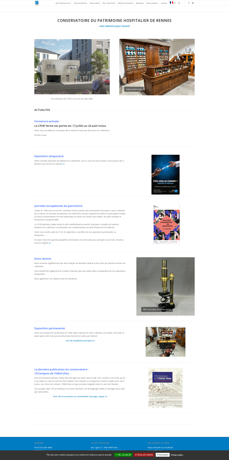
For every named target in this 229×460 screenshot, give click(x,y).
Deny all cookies (145, 455)
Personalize (162, 455)
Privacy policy (177, 455)
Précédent (125, 67)
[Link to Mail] (193, 3)
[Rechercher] (179, 3)
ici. (93, 340)
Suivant (189, 67)
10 (172, 312)
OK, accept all (124, 455)
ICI (63, 164)
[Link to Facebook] (189, 3)
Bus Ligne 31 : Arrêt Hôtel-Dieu (104, 447)
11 (174, 312)
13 (178, 312)
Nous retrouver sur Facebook (160, 447)
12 (176, 312)
